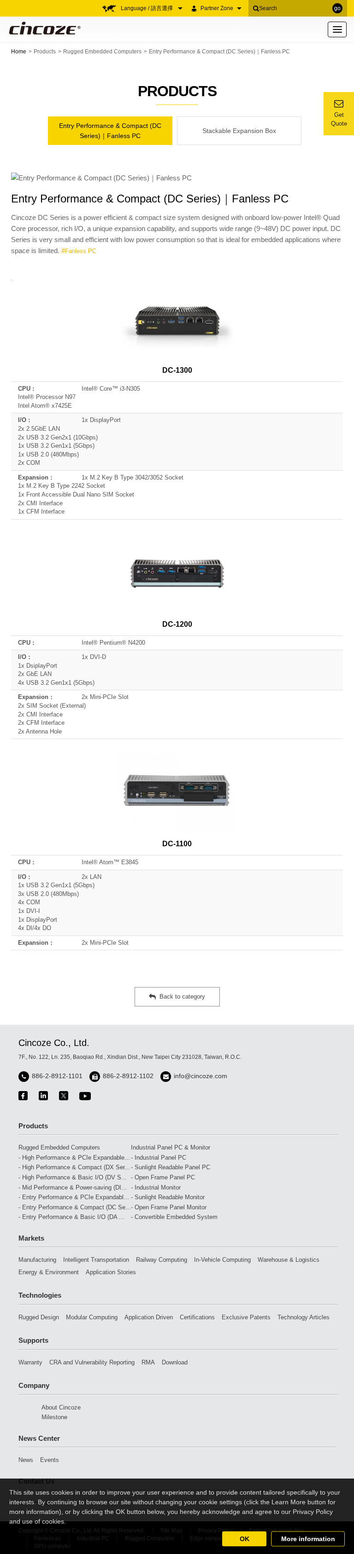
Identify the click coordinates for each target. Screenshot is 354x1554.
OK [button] (244, 1538)
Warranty (30, 1362)
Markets (31, 1238)
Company (33, 1385)
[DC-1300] (177, 320)
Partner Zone (217, 8)
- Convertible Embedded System (174, 1216)
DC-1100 (177, 844)
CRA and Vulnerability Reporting (92, 1362)
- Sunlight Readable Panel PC (170, 1167)
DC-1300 (177, 370)
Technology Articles (303, 1317)
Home (18, 51)
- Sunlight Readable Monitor (168, 1197)
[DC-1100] (177, 793)
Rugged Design (38, 1317)
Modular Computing (92, 1317)
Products (45, 51)
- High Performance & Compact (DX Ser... (74, 1167)
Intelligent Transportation (96, 1259)
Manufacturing (37, 1259)
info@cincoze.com (200, 1076)
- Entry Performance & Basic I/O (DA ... (71, 1216)
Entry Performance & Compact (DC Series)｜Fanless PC (110, 130)
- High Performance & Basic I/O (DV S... (72, 1177)
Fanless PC (80, 251)
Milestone (54, 1417)
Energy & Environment (48, 1272)
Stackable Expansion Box (239, 130)
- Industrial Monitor (156, 1187)
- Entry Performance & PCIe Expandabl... (73, 1197)
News (25, 1459)
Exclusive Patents (246, 1317)
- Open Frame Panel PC (163, 1177)
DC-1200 (177, 624)
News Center (39, 1438)
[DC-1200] (177, 573)
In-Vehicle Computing (222, 1259)
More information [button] (308, 1538)
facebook (23, 1095)
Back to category (182, 996)
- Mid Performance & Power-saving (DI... (72, 1187)
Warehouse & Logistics (288, 1259)
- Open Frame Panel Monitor (168, 1207)
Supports (33, 1340)
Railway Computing (161, 1259)
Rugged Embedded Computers (102, 51)
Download (175, 1362)
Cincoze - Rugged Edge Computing (43, 28)
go (337, 8)
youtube (85, 1096)
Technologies (39, 1295)
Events (49, 1459)
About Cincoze (61, 1407)
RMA (148, 1362)
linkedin (43, 1095)
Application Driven (148, 1317)
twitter (63, 1095)
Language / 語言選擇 (147, 8)
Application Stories (111, 1272)
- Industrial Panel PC (158, 1157)
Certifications (197, 1317)
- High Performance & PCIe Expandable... (74, 1157)
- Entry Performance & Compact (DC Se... (74, 1207)
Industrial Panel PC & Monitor (170, 1147)
